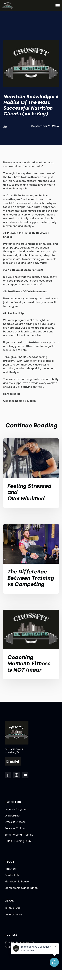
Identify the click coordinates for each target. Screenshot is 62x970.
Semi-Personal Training (19, 834)
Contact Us (12, 875)
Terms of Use (13, 907)
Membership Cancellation (21, 887)
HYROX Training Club (18, 841)
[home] (7, 5)
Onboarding (12, 815)
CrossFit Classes (15, 821)
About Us (10, 868)
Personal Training (15, 828)
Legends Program (16, 809)
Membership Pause (17, 881)
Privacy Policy (13, 914)
